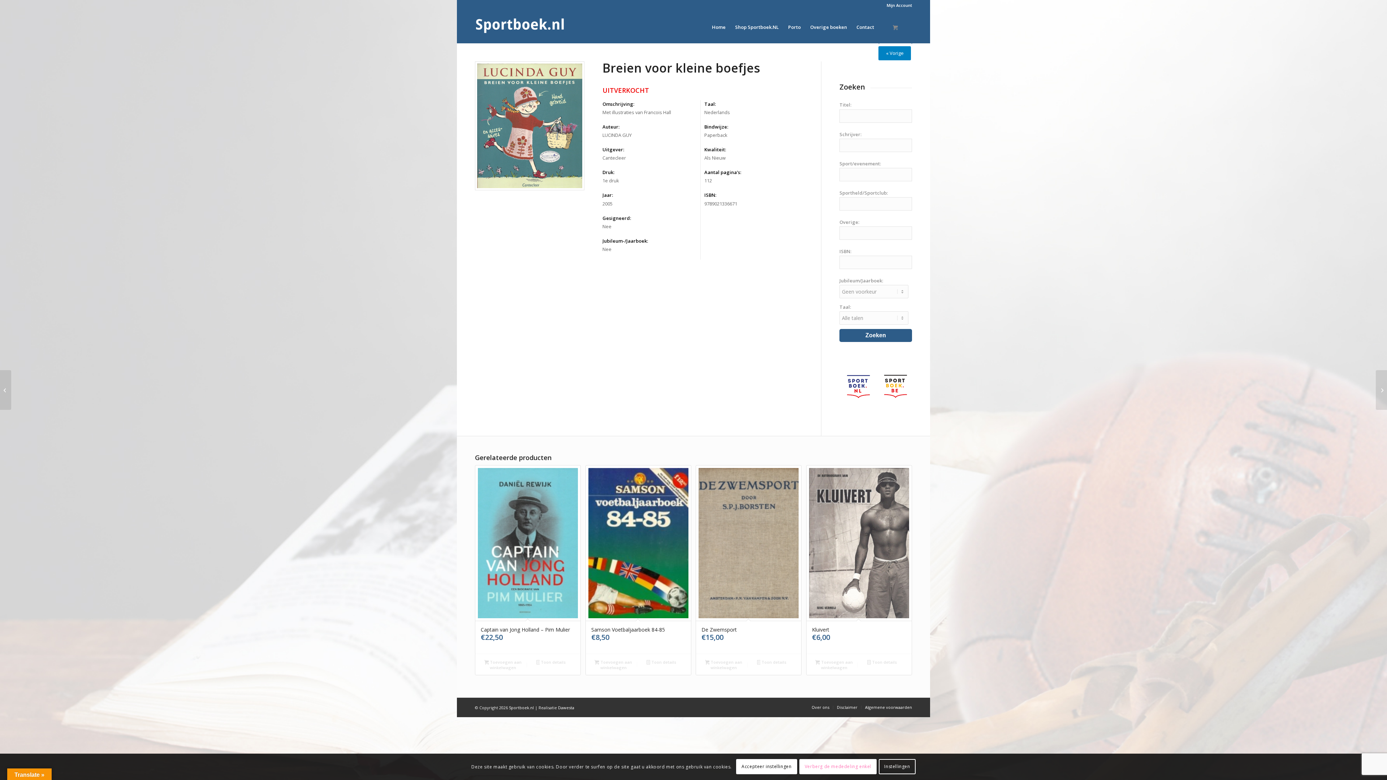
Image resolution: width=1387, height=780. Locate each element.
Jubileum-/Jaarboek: (625, 241)
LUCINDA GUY (617, 135)
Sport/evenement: (860, 163)
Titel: (845, 104)
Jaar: (607, 195)
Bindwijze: (716, 127)
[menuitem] (897, 5)
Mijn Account (899, 5)
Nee (607, 226)
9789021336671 (720, 203)
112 (708, 180)
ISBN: (710, 195)
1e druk (610, 180)
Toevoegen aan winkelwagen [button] (505, 664)
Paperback (715, 135)
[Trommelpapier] (1381, 390)
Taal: (710, 104)
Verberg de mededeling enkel (838, 766)
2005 (607, 203)
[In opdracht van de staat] (5, 390)
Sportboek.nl (521, 707)
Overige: (849, 222)
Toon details (553, 662)
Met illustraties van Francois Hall (636, 112)
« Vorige (895, 53)
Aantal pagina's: (722, 172)
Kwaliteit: (715, 149)
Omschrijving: (618, 104)
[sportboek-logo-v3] (520, 27)
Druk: (608, 172)
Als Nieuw (715, 158)
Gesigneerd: (616, 218)
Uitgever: (613, 149)
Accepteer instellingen (766, 766)
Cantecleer (614, 158)
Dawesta (566, 707)
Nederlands (717, 112)
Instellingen (897, 766)
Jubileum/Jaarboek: (861, 280)
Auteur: (610, 127)
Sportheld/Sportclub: (863, 193)
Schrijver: (850, 134)
